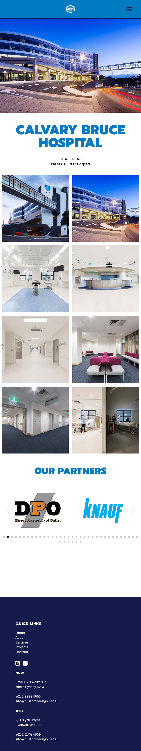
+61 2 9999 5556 (28, 696)
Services (21, 642)
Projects (21, 647)
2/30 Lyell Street (27, 720)
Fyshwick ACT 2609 (30, 725)
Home (20, 633)
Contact (21, 652)
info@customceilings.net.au (37, 701)
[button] (4, 537)
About (20, 637)
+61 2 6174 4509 (28, 734)
